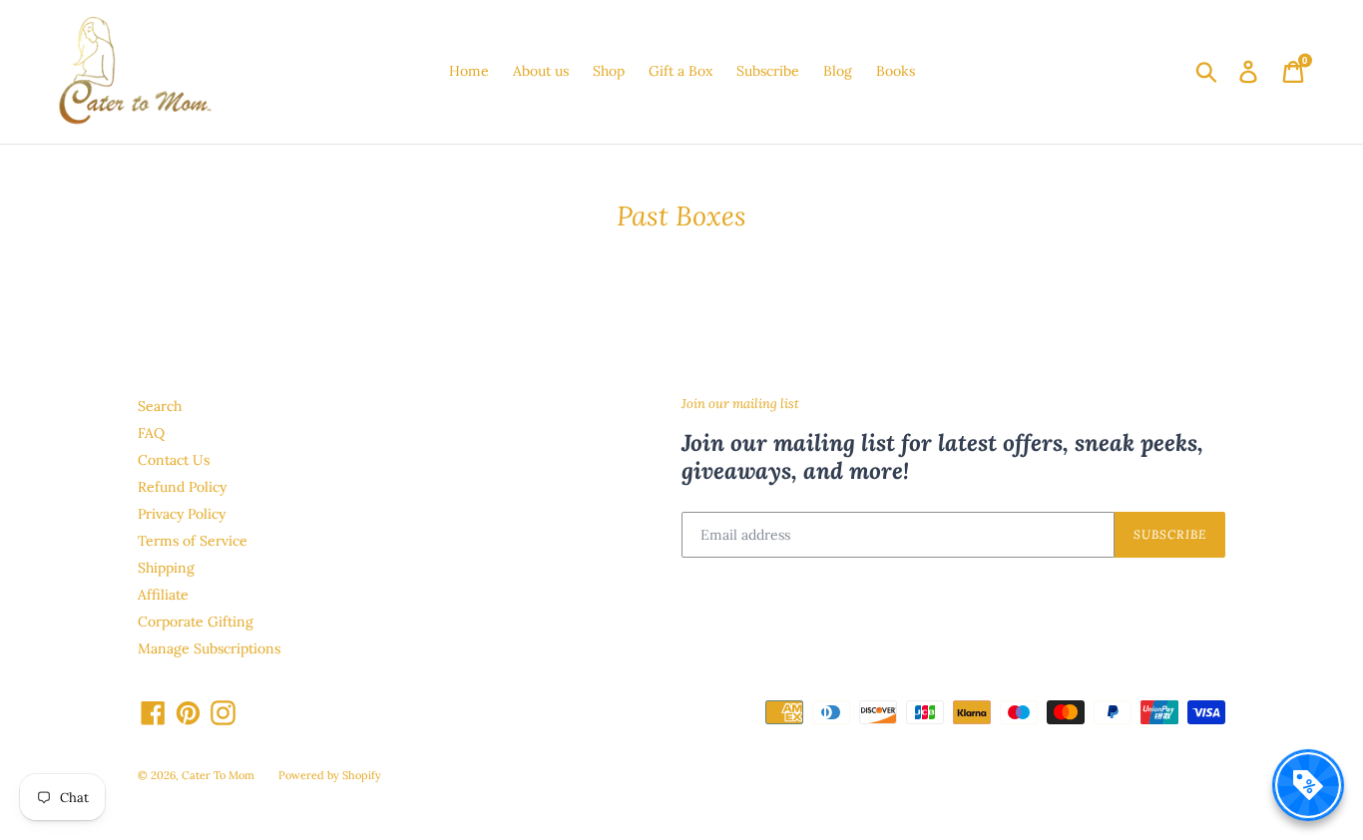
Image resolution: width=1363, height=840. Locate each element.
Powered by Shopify (329, 775)
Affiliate (163, 595)
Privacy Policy (182, 514)
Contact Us (174, 460)
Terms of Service (192, 541)
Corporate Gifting (195, 621)
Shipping (166, 568)
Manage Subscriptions (209, 648)
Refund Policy (182, 487)
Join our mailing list (740, 404)
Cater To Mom (218, 775)
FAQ (151, 433)
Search (160, 406)
